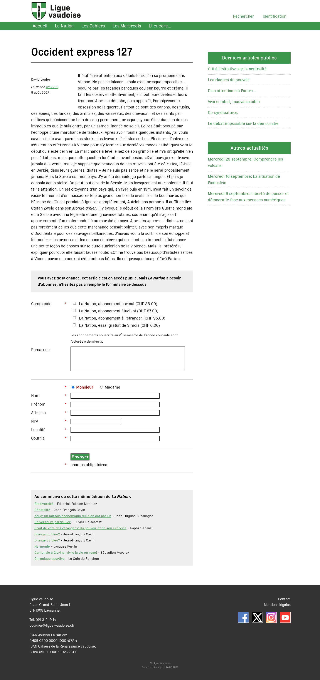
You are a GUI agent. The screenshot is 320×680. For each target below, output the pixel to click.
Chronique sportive (49, 558)
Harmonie (42, 546)
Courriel (38, 438)
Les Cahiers (93, 25)
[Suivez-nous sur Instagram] (271, 617)
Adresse (38, 412)
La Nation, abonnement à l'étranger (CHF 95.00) (122, 318)
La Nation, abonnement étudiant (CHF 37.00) (118, 311)
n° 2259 (52, 87)
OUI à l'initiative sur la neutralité (237, 69)
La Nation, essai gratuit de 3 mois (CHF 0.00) (119, 325)
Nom (35, 395)
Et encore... (160, 25)
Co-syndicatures (223, 112)
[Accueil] (53, 16)
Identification (274, 16)
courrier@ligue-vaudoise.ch (51, 625)
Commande (41, 304)
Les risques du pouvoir (228, 80)
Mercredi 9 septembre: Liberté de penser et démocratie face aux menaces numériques (248, 196)
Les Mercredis (127, 25)
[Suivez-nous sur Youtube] (285, 617)
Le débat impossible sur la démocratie (243, 123)
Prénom (38, 404)
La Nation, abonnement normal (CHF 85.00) (118, 304)
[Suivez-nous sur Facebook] (243, 617)
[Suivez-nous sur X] (257, 617)
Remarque (40, 350)
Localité (38, 429)
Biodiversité (43, 503)
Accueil (40, 25)
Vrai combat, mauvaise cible (234, 101)
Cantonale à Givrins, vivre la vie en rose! (65, 552)
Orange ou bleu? (47, 534)
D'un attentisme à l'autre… (232, 91)
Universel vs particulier (52, 522)
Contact (284, 599)
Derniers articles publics (249, 57)
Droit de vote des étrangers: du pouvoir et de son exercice (80, 528)
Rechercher (243, 16)
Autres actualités (249, 148)
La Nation (64, 25)
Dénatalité (42, 510)
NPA (34, 421)
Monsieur (85, 387)
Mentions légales (277, 604)
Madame (112, 387)
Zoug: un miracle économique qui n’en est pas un (72, 516)
